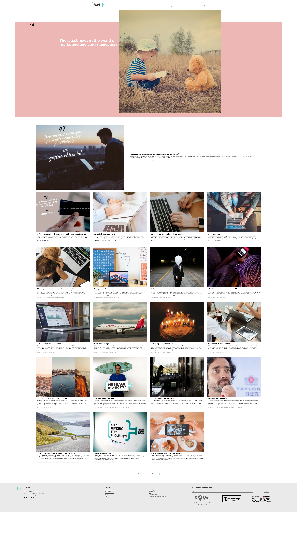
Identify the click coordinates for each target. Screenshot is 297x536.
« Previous (140, 473)
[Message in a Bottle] (98, 4)
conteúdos (137, 160)
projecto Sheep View (74, 462)
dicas (164, 462)
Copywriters (143, 160)
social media (122, 242)
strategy (173, 352)
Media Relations (108, 489)
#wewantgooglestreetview (43, 462)
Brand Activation (153, 491)
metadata (170, 242)
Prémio (45, 407)
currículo (153, 297)
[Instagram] (33, 497)
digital (147, 160)
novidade (219, 352)
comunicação (97, 297)
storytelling (168, 352)
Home (146, 5)
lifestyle (107, 462)
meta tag (160, 242)
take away (224, 352)
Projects (172, 5)
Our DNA (154, 5)
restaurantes (112, 462)
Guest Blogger (154, 407)
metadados (164, 242)
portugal (114, 297)
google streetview (60, 462)
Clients (180, 5)
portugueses (234, 407)
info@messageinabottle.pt (30, 495)
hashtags (172, 462)
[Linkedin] (26, 497)
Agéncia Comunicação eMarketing (157, 496)
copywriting (102, 242)
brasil (95, 407)
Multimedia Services (109, 493)
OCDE (38, 407)
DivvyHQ (151, 160)
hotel (103, 462)
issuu (157, 297)
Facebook (52, 297)
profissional (168, 297)
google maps (52, 462)
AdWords (132, 160)
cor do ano (210, 297)
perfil (164, 297)
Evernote (58, 242)
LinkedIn (160, 297)
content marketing (212, 242)
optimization (175, 242)
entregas (210, 352)
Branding (107, 497)
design (101, 297)
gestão (62, 297)
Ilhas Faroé (67, 462)
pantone (217, 297)
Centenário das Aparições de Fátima (105, 407)
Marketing (151, 489)
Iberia (101, 352)
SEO (55, 352)
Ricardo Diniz (240, 407)
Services (163, 5)
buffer (38, 297)
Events (106, 494)
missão (123, 407)
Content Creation (153, 494)
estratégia (45, 352)
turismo (118, 297)
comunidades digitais (45, 297)
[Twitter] (24, 497)
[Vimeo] (31, 497)
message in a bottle (109, 242)
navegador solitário (221, 407)
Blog (187, 5)
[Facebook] (29, 497)
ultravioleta (223, 297)
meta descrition (154, 242)
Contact (196, 5)
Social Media (108, 491)
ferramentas (58, 297)
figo (214, 297)
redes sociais (116, 242)
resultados (114, 352)
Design (106, 496)
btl (94, 462)
